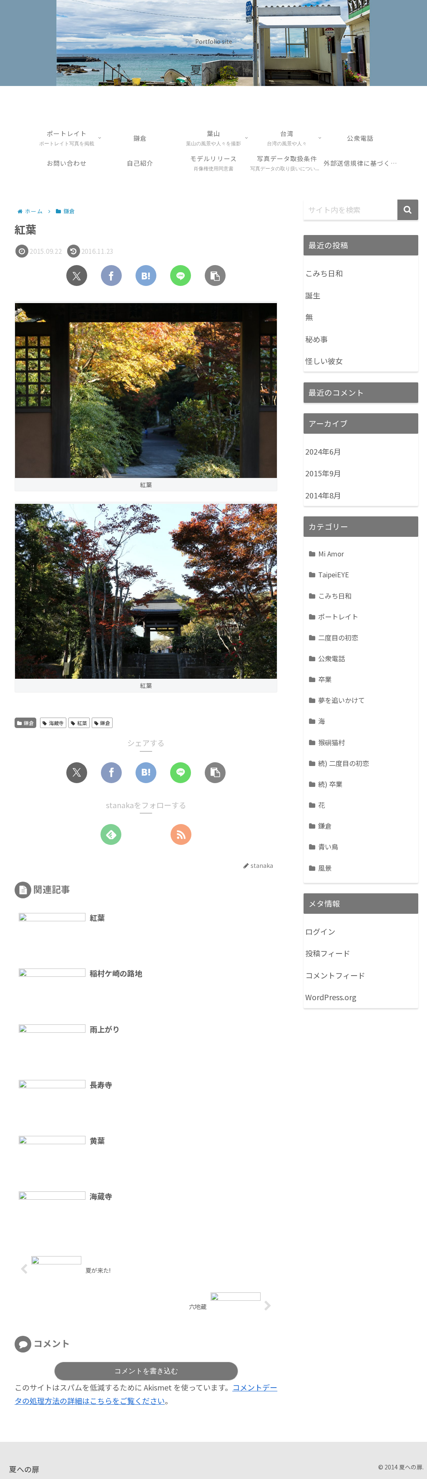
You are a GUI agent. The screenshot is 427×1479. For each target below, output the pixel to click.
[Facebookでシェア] (111, 275)
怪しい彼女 (324, 360)
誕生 (312, 295)
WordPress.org (331, 996)
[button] (215, 275)
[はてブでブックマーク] (146, 275)
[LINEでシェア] (180, 275)
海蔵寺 (56, 722)
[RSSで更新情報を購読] (181, 834)
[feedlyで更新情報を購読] (110, 834)
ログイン (320, 931)
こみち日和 (324, 273)
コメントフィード (335, 975)
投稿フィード (327, 953)
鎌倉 (29, 722)
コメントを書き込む (146, 1371)
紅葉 (82, 722)
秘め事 (316, 339)
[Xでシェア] (76, 275)
